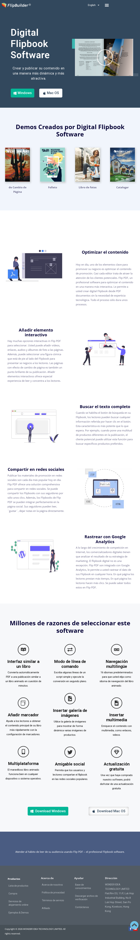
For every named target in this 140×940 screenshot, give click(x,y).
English (92, 5)
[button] (107, 5)
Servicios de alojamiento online (18, 903)
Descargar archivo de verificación (86, 898)
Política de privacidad (53, 892)
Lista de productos (18, 885)
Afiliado (46, 908)
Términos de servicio (53, 900)
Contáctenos (82, 907)
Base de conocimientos (83, 886)
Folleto (52, 187)
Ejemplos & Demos (19, 912)
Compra (13, 893)
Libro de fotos (87, 187)
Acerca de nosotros (52, 884)
